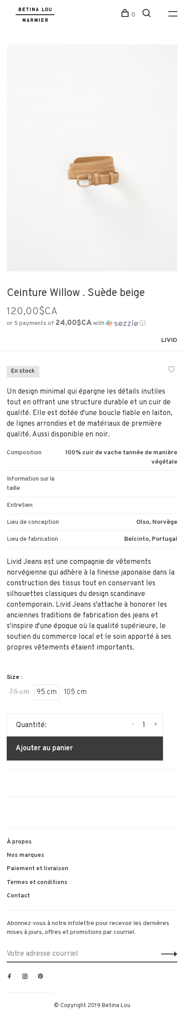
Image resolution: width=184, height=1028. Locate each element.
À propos (19, 842)
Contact (18, 896)
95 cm (47, 692)
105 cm (75, 692)
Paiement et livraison (37, 868)
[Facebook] (9, 977)
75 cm (19, 692)
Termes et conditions (37, 882)
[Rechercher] (147, 15)
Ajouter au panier (44, 748)
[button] (76, 323)
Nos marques (25, 855)
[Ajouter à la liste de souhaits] (171, 370)
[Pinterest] (40, 977)
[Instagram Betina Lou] (25, 977)
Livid (169, 340)
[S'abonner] (166, 954)
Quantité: (31, 725)
